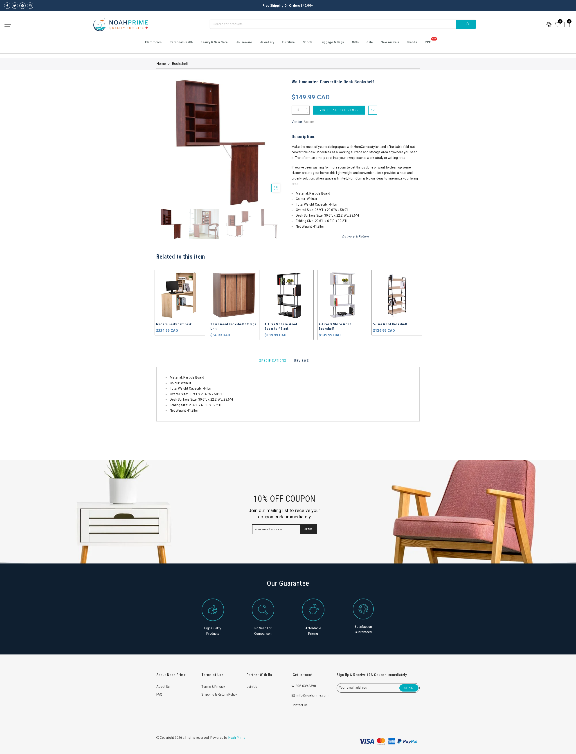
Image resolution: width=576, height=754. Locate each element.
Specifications (272, 360)
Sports (308, 42)
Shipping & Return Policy (219, 694)
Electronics (153, 42)
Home (161, 64)
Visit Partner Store (339, 110)
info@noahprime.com (312, 695)
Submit (466, 24)
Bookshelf (180, 64)
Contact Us (300, 705)
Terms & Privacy (213, 686)
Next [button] (270, 145)
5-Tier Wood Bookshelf (336, 324)
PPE (428, 42)
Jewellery (267, 42)
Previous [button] (164, 145)
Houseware (244, 42)
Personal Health (181, 42)
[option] (220, 142)
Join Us (252, 686)
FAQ (159, 694)
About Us (163, 686)
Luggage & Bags (332, 42)
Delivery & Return (355, 236)
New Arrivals (390, 42)
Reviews (301, 360)
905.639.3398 (306, 686)
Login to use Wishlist (372, 110)
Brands (412, 42)
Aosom (309, 122)
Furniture (288, 42)
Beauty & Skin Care (214, 42)
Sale (370, 42)
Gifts (355, 42)
